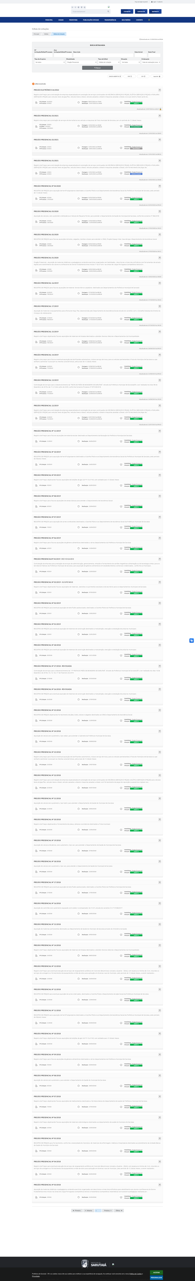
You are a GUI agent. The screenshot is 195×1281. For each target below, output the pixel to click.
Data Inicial (139, 52)
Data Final (151, 52)
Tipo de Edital (103, 59)
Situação (124, 59)
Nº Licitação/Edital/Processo (43, 51)
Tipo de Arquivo (40, 59)
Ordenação (145, 59)
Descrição (76, 52)
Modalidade (70, 59)
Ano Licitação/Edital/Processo (63, 51)
